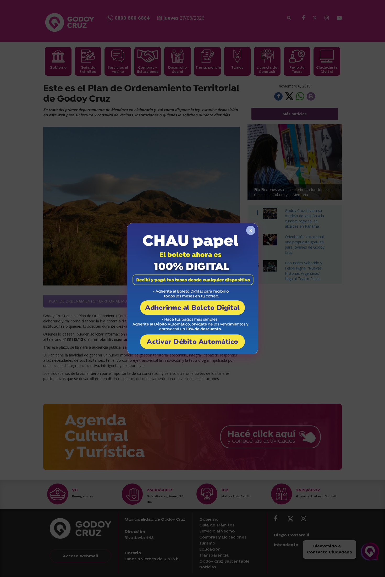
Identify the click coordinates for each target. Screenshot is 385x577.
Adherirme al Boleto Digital (192, 307)
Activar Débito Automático (192, 341)
